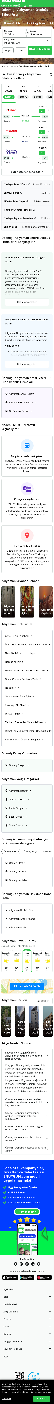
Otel (5, 1296)
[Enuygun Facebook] (15, 1264)
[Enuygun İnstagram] (21, 1264)
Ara (42, 111)
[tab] (12, 23)
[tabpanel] (27, 42)
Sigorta (7, 1334)
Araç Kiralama (10, 1311)
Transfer (7, 1319)
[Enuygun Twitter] (27, 1264)
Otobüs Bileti (11, 66)
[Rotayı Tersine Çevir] (27, 33)
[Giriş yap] (25, 5)
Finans (6, 1326)
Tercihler (6, 1398)
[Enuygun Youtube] (38, 1264)
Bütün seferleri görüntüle (25, 171)
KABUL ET (41, 1398)
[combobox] (16, 34)
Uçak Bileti (8, 1289)
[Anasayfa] (2, 66)
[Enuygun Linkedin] (33, 1264)
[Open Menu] (30, 5)
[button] (27, 986)
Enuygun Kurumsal (12, 1341)
